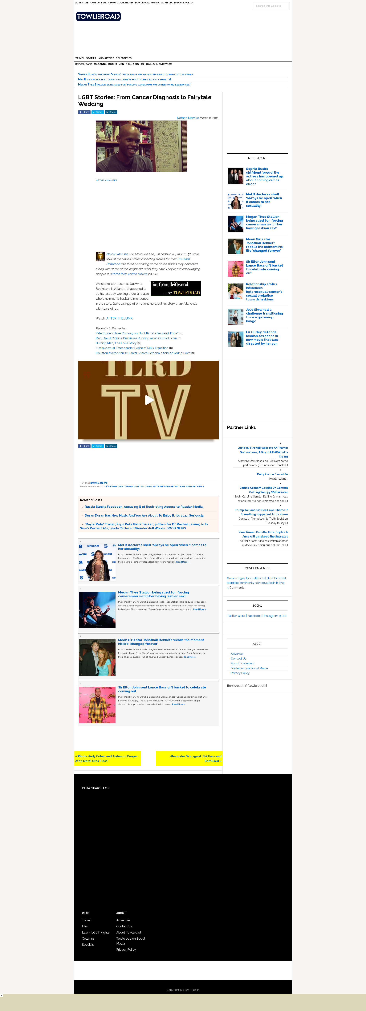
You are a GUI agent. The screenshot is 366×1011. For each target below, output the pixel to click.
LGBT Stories (143, 486)
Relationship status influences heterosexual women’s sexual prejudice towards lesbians (264, 291)
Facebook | (255, 616)
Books (94, 483)
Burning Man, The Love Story (116, 343)
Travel (86, 920)
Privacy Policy (240, 673)
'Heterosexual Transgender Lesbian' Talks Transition (132, 348)
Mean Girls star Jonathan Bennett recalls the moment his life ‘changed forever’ (264, 244)
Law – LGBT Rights (95, 932)
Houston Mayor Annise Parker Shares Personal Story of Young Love (143, 353)
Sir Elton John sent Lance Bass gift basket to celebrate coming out (264, 267)
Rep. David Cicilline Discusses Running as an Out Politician (136, 338)
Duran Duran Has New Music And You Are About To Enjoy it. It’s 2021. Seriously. (144, 515)
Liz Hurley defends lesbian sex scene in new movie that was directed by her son (262, 337)
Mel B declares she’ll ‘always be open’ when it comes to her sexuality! (124, 79)
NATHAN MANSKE (106, 180)
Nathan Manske (117, 254)
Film (85, 926)
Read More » (182, 562)
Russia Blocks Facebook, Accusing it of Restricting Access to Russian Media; (144, 507)
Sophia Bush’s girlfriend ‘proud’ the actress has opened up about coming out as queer (135, 74)
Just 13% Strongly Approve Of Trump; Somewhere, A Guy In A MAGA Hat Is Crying (263, 452)
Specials (88, 944)
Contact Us (238, 658)
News (104, 483)
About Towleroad (242, 663)
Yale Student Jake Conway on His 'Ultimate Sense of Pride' (137, 333)
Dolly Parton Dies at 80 (272, 474)
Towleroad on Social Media (249, 668)
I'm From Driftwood (119, 486)
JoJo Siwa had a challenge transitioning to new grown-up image (264, 315)
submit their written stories (128, 274)
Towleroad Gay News (184, 16)
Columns (88, 938)
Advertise (237, 654)
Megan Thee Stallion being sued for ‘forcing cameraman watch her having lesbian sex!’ (134, 84)
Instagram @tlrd (275, 616)
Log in (195, 989)
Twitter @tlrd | (237, 616)
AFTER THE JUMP (119, 318)
